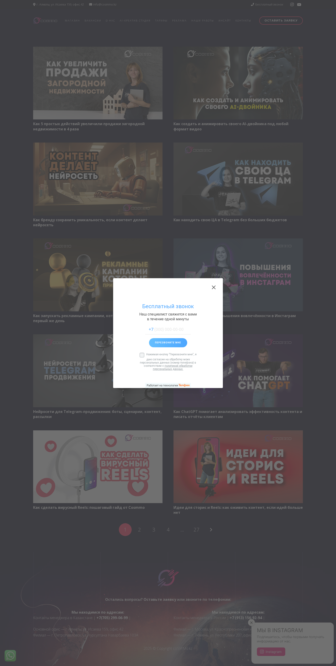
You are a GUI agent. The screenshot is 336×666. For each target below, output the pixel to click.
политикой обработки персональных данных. (172, 367)
